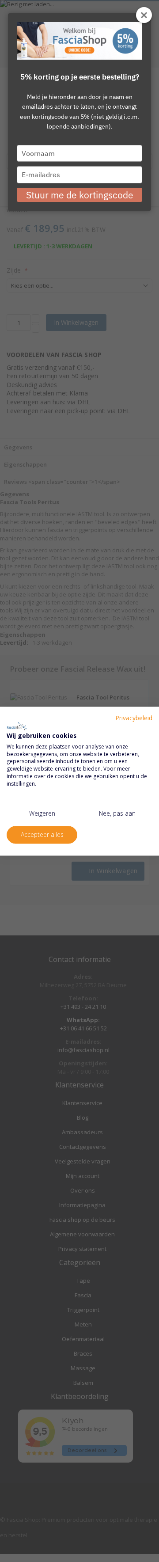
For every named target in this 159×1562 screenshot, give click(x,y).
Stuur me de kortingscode (79, 195)
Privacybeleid (133, 718)
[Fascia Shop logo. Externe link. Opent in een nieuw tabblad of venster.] (17, 726)
